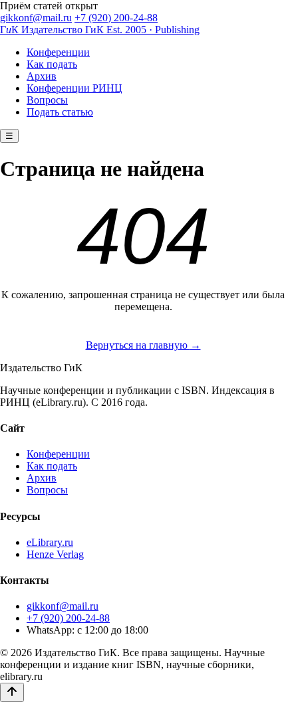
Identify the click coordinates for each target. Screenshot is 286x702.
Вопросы (47, 100)
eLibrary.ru (50, 542)
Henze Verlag (55, 554)
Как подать (52, 64)
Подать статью (60, 112)
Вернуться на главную (143, 345)
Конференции (58, 52)
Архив (42, 76)
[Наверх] (12, 692)
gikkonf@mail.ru (36, 17)
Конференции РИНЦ (74, 88)
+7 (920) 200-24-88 (116, 17)
